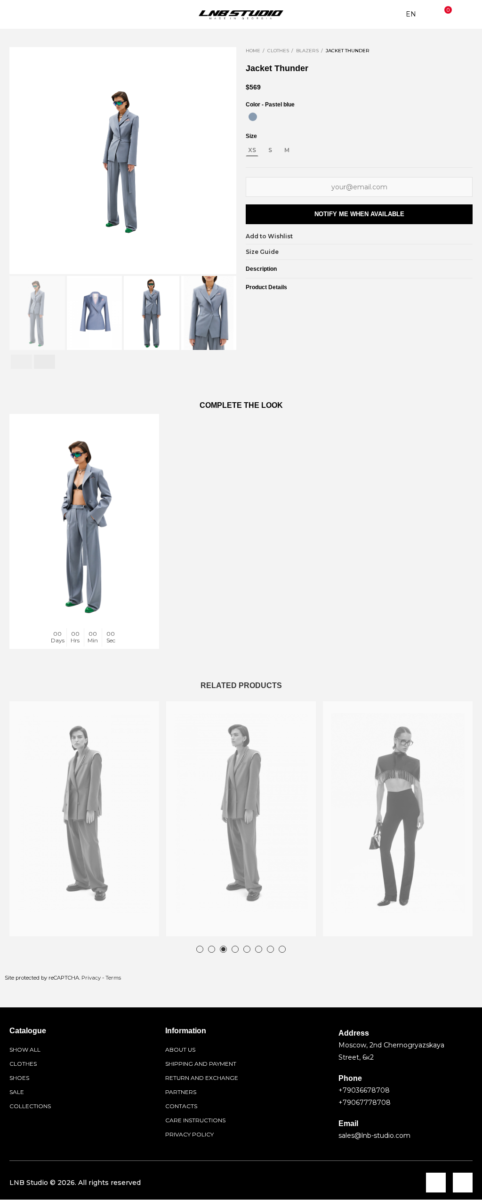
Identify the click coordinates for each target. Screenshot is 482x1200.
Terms (113, 977)
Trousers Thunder (47, 631)
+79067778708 (364, 1102)
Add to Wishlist (269, 236)
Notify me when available (359, 214)
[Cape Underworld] (398, 813)
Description (261, 269)
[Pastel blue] (253, 117)
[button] (18, 160)
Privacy (91, 977)
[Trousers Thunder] (84, 525)
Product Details (266, 287)
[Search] (35, 15)
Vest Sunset (192, 918)
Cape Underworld (359, 918)
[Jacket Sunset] (84, 813)
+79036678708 (364, 1090)
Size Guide (262, 251)
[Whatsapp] (463, 1182)
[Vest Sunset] (241, 813)
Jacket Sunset (39, 918)
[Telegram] (436, 1182)
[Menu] (16, 15)
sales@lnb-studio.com (374, 1135)
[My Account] (465, 15)
